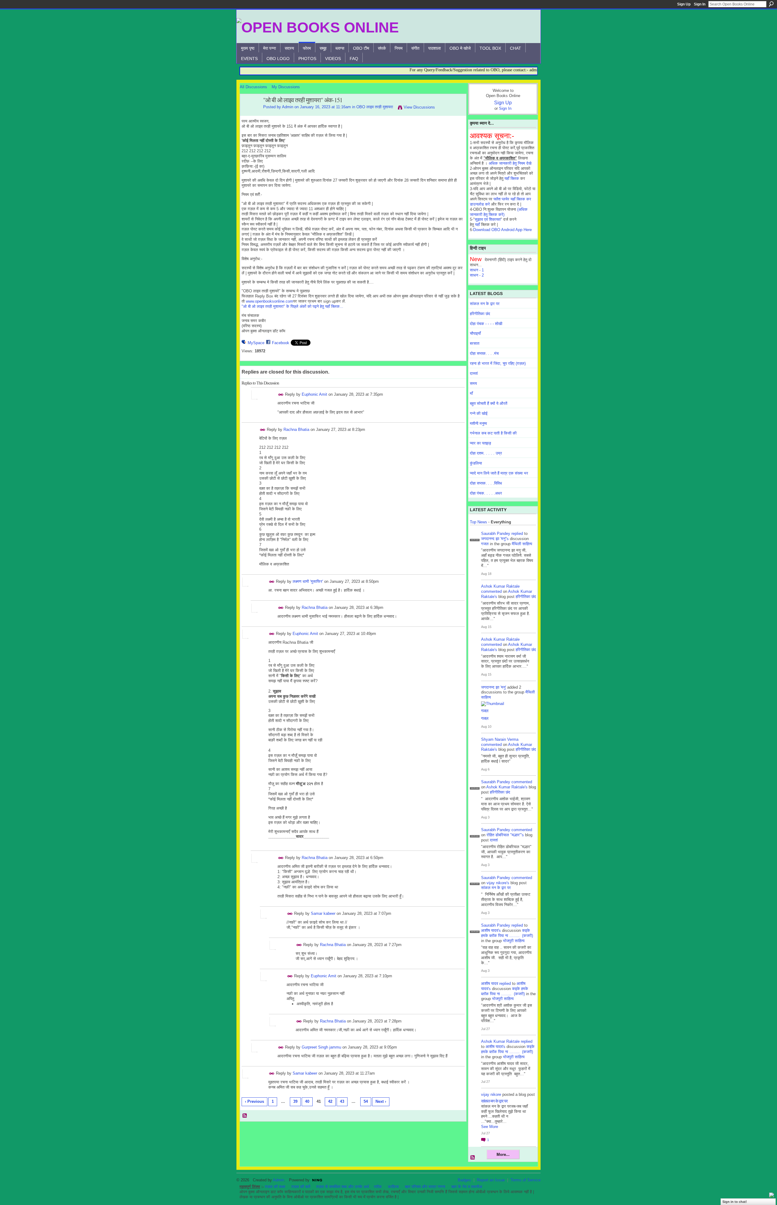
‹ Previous (254, 1101)
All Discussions (253, 87)
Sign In (699, 4)
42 (330, 1101)
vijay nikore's (498, 883)
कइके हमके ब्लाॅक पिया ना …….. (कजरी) (507, 933)
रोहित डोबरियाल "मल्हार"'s (505, 835)
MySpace (256, 343)
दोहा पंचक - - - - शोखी (486, 323)
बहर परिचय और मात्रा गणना (425, 1186)
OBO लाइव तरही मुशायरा (374, 107)
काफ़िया (393, 1186)
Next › (380, 1101)
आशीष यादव (489, 983)
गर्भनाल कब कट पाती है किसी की (493, 433)
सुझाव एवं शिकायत (487, 219)
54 (366, 1101)
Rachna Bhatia (296, 429)
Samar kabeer (323, 913)
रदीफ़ (378, 1186)
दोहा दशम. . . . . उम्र (486, 453)
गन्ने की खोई (478, 413)
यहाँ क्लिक (511, 178)
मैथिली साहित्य (522, 544)
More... (503, 1154)
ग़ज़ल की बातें (300, 1186)
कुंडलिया (476, 463)
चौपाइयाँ (475, 333)
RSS (245, 1116)
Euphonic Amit (314, 394)
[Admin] (250, 113)
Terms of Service (526, 1180)
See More (489, 1126)
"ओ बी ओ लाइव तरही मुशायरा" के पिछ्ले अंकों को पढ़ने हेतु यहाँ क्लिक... (292, 306)
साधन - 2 (477, 275)
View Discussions (419, 107)
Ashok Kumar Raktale (500, 586)
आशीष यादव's (491, 930)
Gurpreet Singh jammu (321, 1047)
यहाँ (477, 224)
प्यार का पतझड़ (480, 443)
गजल (485, 544)
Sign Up (683, 4)
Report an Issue (491, 1180)
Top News (478, 522)
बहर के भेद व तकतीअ (466, 1186)
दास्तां (474, 373)
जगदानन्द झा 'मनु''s (495, 538)
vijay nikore (491, 1094)
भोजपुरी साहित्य (513, 940)
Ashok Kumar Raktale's (507, 787)
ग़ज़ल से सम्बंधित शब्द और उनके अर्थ (342, 1186)
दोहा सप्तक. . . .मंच (484, 353)
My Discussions (286, 87)
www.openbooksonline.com (269, 301)
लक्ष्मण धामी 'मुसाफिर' (308, 581)
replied (517, 533)
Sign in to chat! (734, 1201)
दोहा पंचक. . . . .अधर (486, 493)
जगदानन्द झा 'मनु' (493, 687)
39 (295, 1101)
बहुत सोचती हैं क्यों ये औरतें (488, 403)
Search (771, 4)
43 (342, 1101)
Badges (464, 1180)
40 (307, 1101)
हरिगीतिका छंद (480, 313)
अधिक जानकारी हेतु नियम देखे (510, 163)
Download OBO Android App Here (502, 229)
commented (491, 591)
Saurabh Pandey (495, 533)
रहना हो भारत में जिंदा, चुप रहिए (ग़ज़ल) (498, 363)
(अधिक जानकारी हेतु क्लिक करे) (499, 212)
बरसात (474, 343)
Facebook (280, 343)
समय (473, 383)
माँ (471, 393)
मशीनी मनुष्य (478, 423)
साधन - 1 (477, 270)
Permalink (281, 395)
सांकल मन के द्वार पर (485, 303)
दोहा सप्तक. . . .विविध (486, 483)
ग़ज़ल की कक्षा (275, 1186)
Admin (287, 107)
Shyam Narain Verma (499, 739)
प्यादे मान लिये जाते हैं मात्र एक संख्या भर (499, 473)
